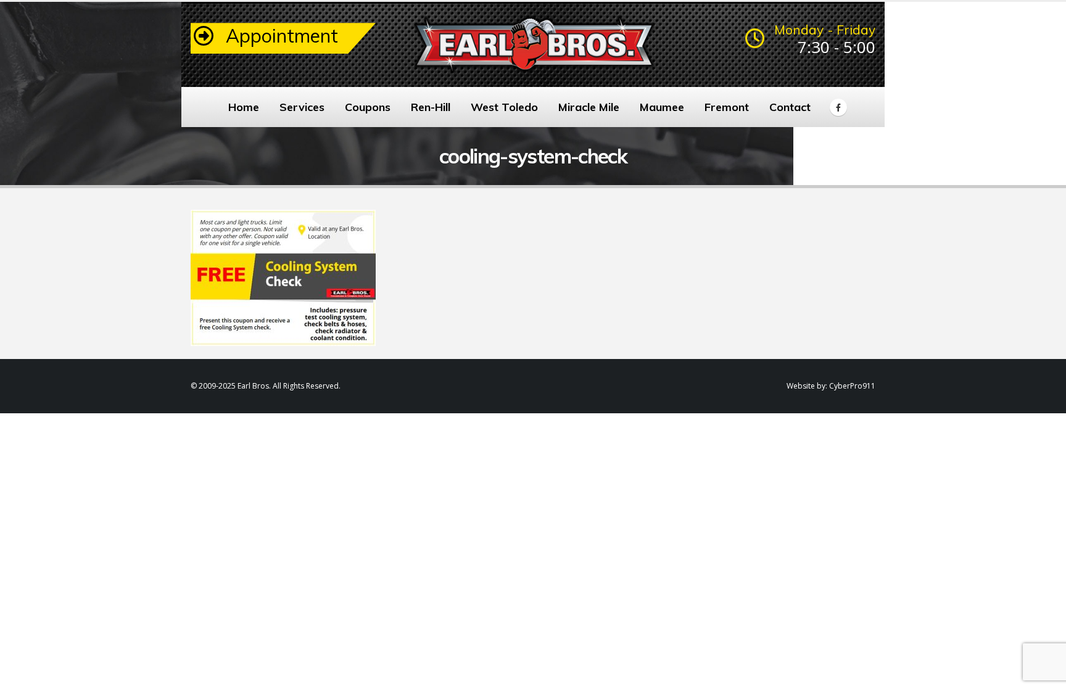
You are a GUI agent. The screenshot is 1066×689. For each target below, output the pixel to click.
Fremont (726, 107)
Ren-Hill (430, 107)
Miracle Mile (588, 107)
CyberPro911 (852, 386)
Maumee (662, 107)
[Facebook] (838, 107)
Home (243, 107)
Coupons (367, 107)
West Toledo (504, 107)
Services (301, 107)
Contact (790, 107)
